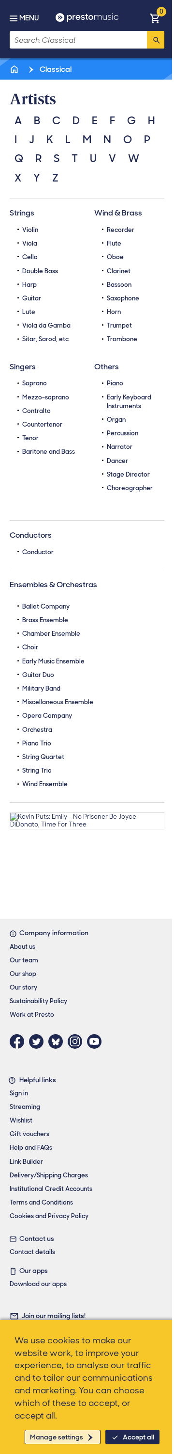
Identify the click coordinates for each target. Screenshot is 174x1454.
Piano (115, 383)
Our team (24, 960)
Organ (116, 419)
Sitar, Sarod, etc (45, 339)
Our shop (23, 974)
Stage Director (128, 474)
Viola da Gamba (46, 325)
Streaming (25, 1107)
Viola (29, 243)
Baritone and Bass (48, 451)
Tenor (30, 438)
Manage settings (56, 1437)
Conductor (38, 552)
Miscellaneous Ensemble (57, 702)
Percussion (122, 433)
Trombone (122, 339)
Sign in (19, 1093)
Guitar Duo (38, 675)
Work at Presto (32, 1014)
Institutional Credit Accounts (51, 1189)
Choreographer (130, 488)
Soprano (34, 383)
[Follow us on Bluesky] (58, 1041)
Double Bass (40, 271)
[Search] (155, 40)
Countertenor (42, 424)
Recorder (120, 230)
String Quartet (43, 757)
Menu (29, 18)
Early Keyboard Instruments (129, 401)
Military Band (41, 688)
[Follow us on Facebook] (19, 1041)
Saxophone (123, 298)
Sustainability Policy (38, 1001)
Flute (114, 243)
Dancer (117, 461)
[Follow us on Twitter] (38, 1041)
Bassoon (119, 285)
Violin (30, 230)
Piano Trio (36, 743)
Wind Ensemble (45, 784)
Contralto (36, 411)
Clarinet (118, 271)
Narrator (119, 447)
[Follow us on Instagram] (77, 1041)
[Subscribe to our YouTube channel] (96, 1041)
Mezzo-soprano (45, 397)
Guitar (31, 298)
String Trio (37, 770)
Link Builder (26, 1161)
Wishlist (21, 1120)
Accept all (138, 1437)
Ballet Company (46, 606)
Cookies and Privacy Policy (49, 1216)
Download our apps (38, 1284)
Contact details (32, 1252)
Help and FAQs (31, 1147)
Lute (28, 312)
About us (22, 946)
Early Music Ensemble (53, 661)
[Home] (15, 69)
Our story (23, 987)
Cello (30, 257)
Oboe (115, 257)
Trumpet (119, 325)
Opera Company (47, 715)
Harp (29, 285)
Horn (114, 312)
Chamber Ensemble (51, 633)
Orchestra (37, 730)
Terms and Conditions (41, 1202)
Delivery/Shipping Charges (49, 1175)
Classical (55, 69)
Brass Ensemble (45, 620)
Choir (30, 647)
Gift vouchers (29, 1134)
